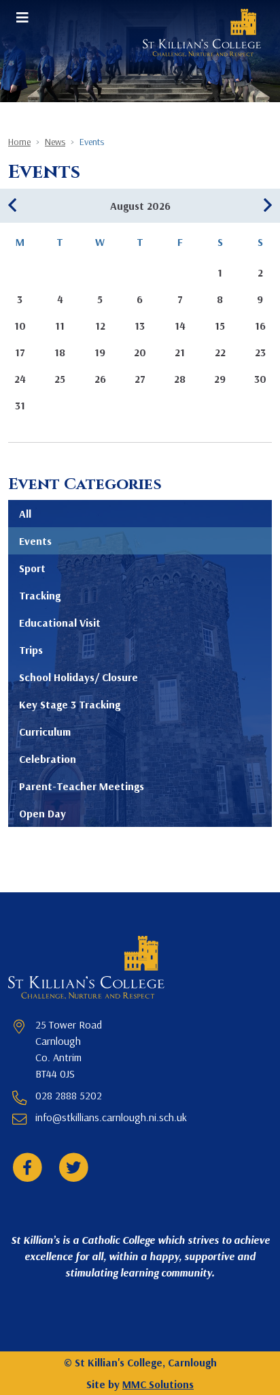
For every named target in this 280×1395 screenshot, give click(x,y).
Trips (31, 650)
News (55, 142)
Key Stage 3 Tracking (69, 704)
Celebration (47, 759)
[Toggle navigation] (22, 16)
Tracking (39, 595)
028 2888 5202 (68, 1095)
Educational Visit (60, 622)
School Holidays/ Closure (78, 677)
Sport (32, 568)
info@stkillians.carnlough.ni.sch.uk (111, 1117)
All (25, 513)
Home (19, 142)
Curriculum (45, 731)
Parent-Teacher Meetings (81, 786)
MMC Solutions (158, 1384)
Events (35, 541)
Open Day (42, 813)
